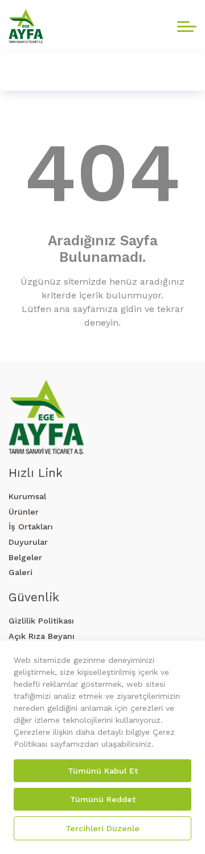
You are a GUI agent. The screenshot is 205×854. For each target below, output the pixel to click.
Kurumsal (27, 496)
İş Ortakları (31, 526)
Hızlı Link (36, 473)
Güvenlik (34, 597)
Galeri (20, 572)
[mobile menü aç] (186, 26)
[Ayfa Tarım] (26, 26)
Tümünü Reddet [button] (103, 799)
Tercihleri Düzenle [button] (102, 828)
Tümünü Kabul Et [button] (103, 770)
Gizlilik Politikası (41, 620)
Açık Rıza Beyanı (42, 636)
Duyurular (28, 542)
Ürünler (24, 511)
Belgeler (25, 557)
